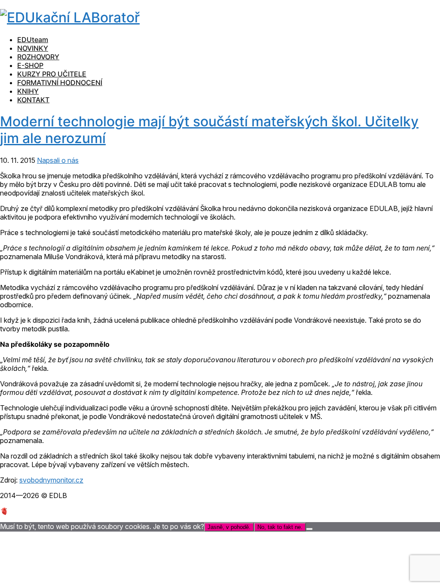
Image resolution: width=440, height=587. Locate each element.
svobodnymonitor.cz (51, 480)
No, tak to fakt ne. (279, 527)
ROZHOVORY (38, 56)
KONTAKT (33, 99)
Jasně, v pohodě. (229, 527)
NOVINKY (32, 48)
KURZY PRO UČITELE (51, 74)
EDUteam (32, 39)
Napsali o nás (58, 160)
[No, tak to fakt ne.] (309, 529)
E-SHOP (30, 65)
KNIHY (28, 91)
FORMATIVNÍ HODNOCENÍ (59, 82)
